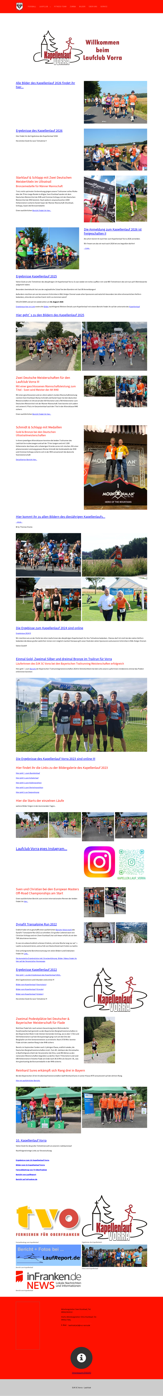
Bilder (46, 306)
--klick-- (19, 522)
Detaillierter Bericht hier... (26, 459)
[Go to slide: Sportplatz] (86, 72)
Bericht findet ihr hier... (41, 210)
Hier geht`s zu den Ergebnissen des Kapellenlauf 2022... (38, 975)
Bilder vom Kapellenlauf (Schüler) (29, 994)
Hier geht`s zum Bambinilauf (28, 773)
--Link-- (87, 248)
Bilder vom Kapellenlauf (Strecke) (30, 989)
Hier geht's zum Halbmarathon (29, 782)
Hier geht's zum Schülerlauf (27, 778)
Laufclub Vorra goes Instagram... (41, 848)
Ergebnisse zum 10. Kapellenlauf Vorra (32, 1160)
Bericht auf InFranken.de (26, 1179)
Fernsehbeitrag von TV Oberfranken (31, 1170)
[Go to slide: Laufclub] (81, 72)
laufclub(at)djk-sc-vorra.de (79, 1325)
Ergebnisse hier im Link (25, 306)
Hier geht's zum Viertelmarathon (29, 787)
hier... (26, 901)
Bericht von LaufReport (26, 1174)
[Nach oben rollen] (158, 1391)
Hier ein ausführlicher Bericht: (28, 1080)
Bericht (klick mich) (64, 929)
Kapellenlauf (134, 306)
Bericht (33, 669)
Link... (26, 953)
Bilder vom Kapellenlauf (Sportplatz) (31, 984)
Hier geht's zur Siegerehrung (27, 792)
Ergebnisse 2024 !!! (23, 633)
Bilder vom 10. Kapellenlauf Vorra (30, 1165)
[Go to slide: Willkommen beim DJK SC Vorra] (77, 72)
